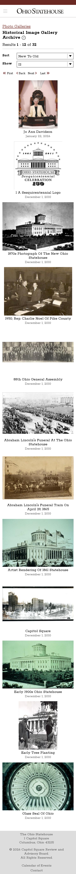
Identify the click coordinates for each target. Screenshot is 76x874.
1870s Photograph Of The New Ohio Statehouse (38, 255)
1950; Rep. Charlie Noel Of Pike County (38, 318)
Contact (36, 870)
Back (22, 73)
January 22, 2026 (38, 136)
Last (42, 73)
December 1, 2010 (38, 197)
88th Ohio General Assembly (38, 379)
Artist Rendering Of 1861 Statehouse (38, 570)
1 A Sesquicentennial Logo (38, 192)
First (10, 73)
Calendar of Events (36, 865)
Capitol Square (38, 631)
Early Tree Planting (38, 753)
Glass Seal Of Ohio (38, 813)
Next (31, 73)
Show (7, 63)
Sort (5, 55)
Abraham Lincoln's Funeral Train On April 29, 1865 (38, 507)
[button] (24, 38)
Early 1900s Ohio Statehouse (38, 692)
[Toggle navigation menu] (5, 12)
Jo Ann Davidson (38, 132)
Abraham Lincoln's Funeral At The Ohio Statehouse (38, 442)
